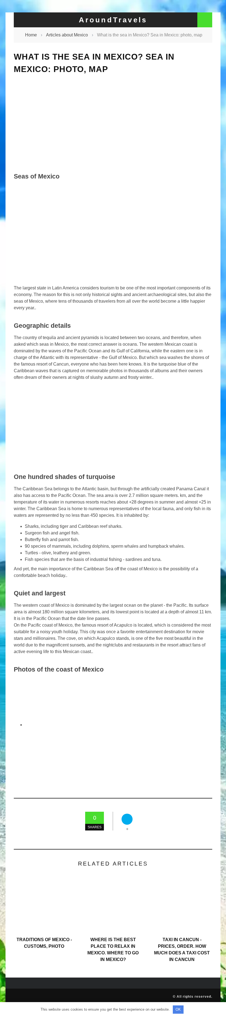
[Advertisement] (113, 123)
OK (178, 1009)
